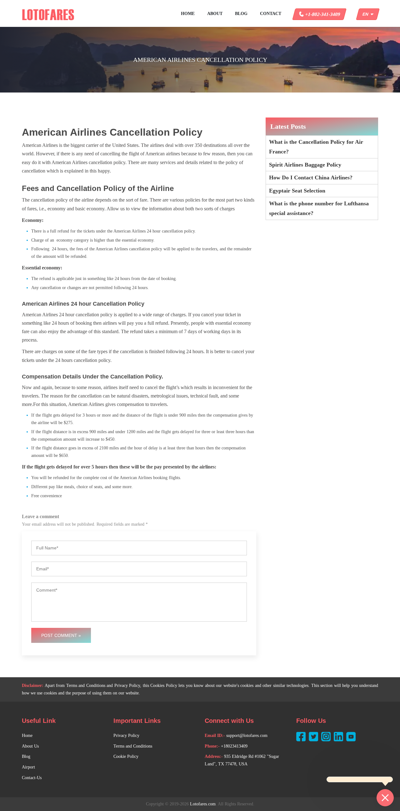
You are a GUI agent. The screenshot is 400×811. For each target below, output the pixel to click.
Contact (270, 13)
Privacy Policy (126, 735)
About (214, 13)
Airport (28, 767)
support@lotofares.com (247, 735)
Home (188, 13)
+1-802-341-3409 (322, 14)
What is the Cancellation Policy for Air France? (316, 147)
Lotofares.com (203, 804)
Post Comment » (61, 635)
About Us (30, 746)
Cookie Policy (125, 756)
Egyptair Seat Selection (297, 191)
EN (366, 14)
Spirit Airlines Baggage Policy (305, 165)
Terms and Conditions (132, 746)
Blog (241, 13)
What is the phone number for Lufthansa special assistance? (319, 208)
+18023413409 (234, 746)
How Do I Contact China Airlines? (310, 177)
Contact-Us (32, 777)
